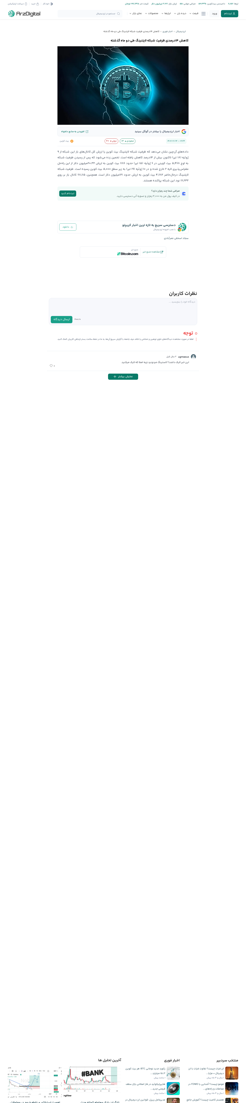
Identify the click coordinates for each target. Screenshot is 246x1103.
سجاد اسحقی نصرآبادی (176, 238)
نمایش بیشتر (125, 377)
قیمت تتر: (144, 4)
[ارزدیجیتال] (24, 13)
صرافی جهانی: (189, 4)
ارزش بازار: (172, 4)
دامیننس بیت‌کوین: (215, 4)
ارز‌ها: (235, 4)
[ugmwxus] (193, 357)
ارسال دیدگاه (61, 319)
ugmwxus (183, 357)
